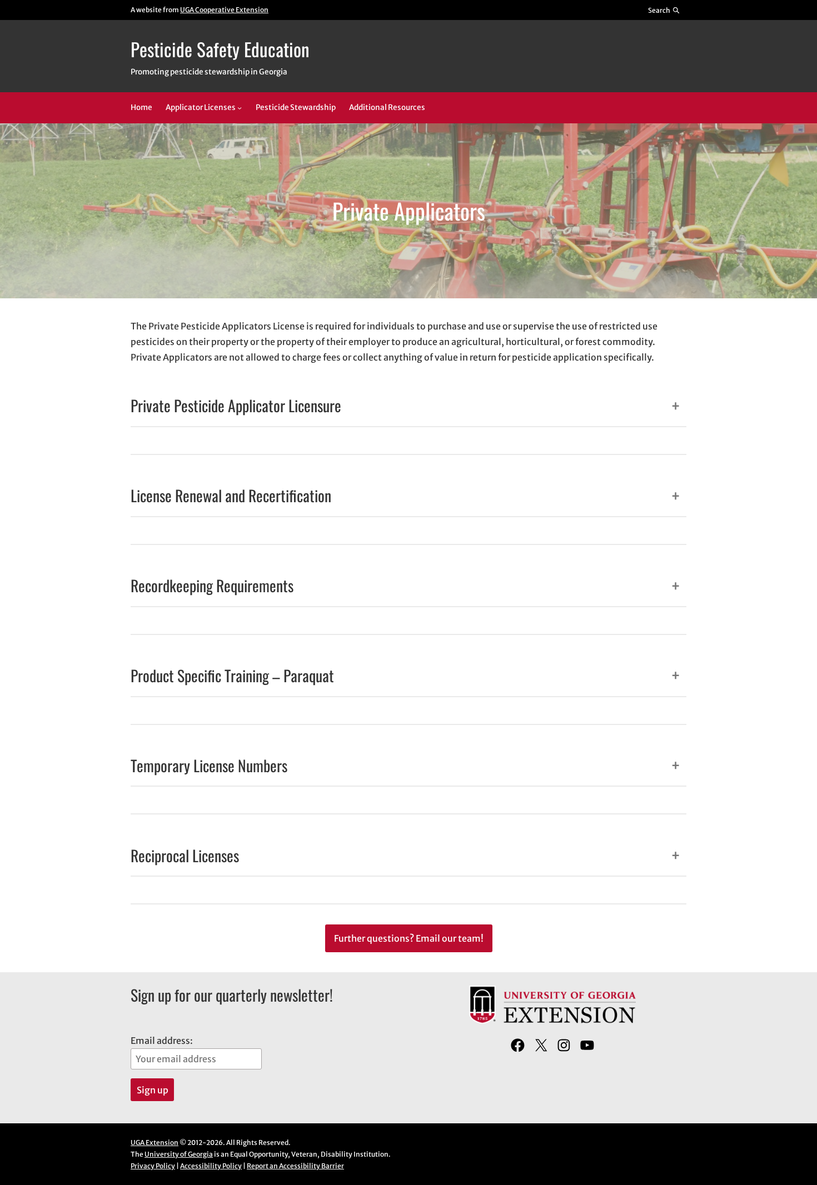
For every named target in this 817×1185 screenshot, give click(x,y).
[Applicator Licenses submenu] (239, 108)
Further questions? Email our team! (409, 938)
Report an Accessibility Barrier (295, 1166)
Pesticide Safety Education (220, 49)
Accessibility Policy (211, 1166)
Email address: (162, 1040)
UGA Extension (154, 1142)
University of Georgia (179, 1154)
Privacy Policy (153, 1166)
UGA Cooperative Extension (224, 10)
